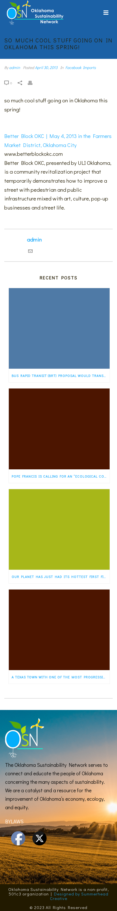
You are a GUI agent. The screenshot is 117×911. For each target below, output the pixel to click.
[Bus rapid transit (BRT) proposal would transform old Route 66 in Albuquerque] (59, 328)
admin (14, 67)
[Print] (33, 82)
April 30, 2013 (46, 67)
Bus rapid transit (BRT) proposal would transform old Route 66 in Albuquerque (61, 375)
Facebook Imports (80, 67)
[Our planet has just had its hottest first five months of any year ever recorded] (59, 529)
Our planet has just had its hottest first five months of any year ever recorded (61, 576)
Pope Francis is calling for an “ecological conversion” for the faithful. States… (61, 476)
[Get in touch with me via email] (30, 251)
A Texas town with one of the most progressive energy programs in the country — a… (61, 677)
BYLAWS (14, 821)
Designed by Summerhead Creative (79, 896)
